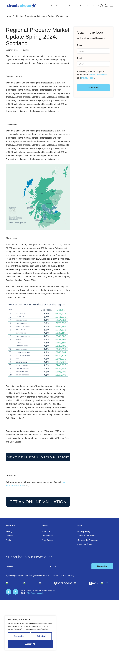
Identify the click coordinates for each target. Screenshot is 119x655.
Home (8, 16)
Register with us (85, 6)
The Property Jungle (35, 593)
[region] (30, 632)
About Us (46, 531)
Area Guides (47, 540)
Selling (9, 531)
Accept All (30, 644)
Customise (18, 636)
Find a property (72, 6)
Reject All (41, 636)
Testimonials (47, 536)
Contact (96, 6)
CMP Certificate (84, 544)
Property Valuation (58, 6)
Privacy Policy (87, 78)
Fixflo (8, 540)
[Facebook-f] (8, 592)
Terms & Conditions (98, 75)
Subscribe (93, 87)
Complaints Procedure (87, 540)
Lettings (9, 536)
